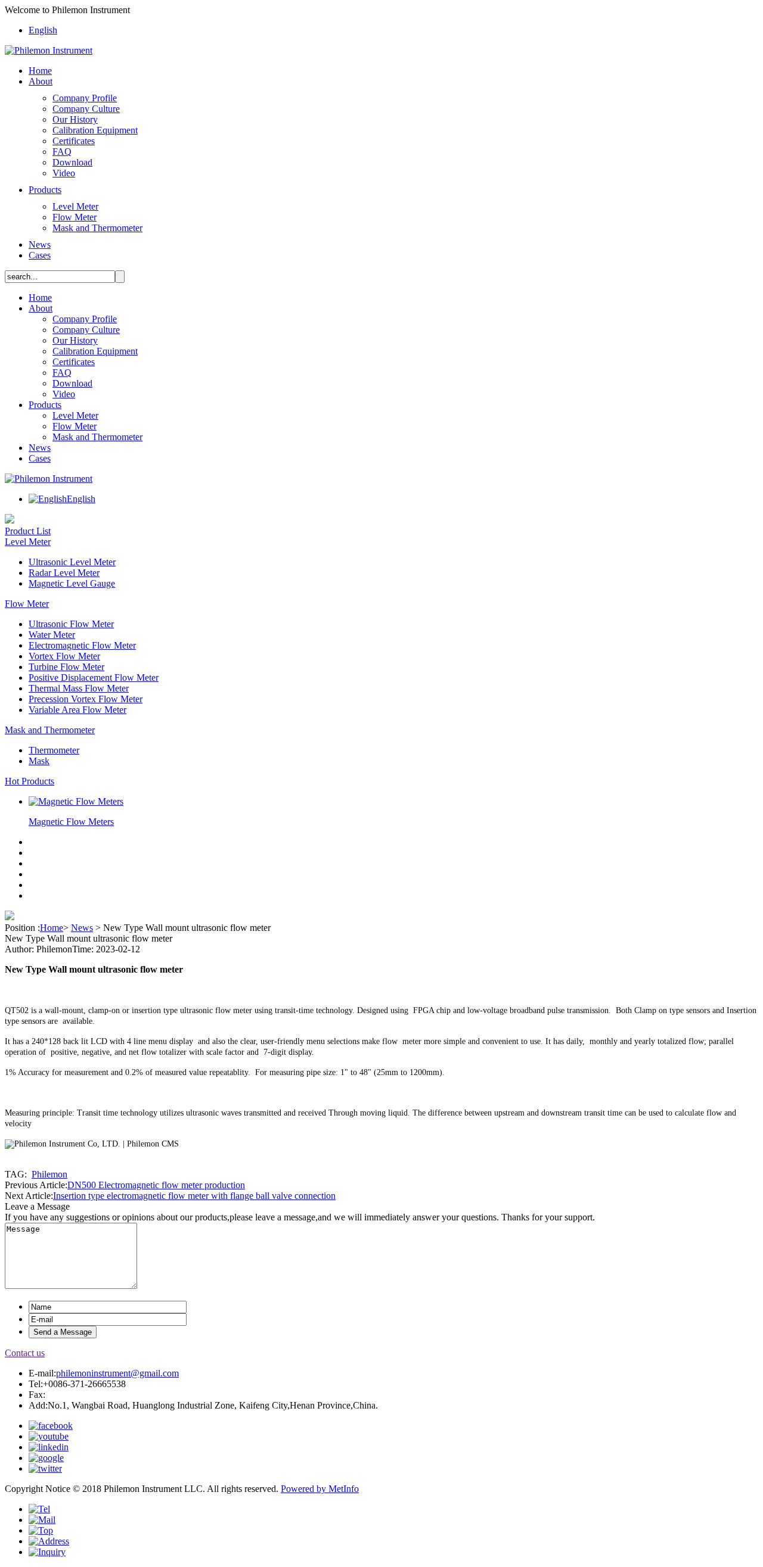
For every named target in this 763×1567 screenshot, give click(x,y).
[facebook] (51, 1425)
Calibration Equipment (95, 130)
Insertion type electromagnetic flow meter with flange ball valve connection (194, 1196)
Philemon (49, 1174)
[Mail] (42, 1520)
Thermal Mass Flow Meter (79, 688)
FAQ (62, 152)
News (40, 244)
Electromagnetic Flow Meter (82, 645)
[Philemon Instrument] (48, 50)
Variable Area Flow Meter (77, 710)
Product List (28, 531)
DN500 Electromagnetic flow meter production (156, 1185)
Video (63, 173)
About (40, 81)
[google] (46, 1458)
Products (45, 190)
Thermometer (54, 750)
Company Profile (84, 98)
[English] (48, 499)
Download (72, 162)
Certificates (73, 141)
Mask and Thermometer (97, 228)
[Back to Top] (41, 1530)
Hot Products (29, 781)
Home (40, 71)
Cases (40, 255)
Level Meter (75, 206)
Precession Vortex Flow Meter (85, 699)
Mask (39, 761)
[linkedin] (49, 1447)
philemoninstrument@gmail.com (117, 1373)
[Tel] (39, 1509)
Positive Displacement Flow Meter (94, 677)
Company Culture (86, 109)
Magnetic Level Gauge (72, 583)
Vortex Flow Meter (64, 656)
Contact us (25, 1353)
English (43, 30)
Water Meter (52, 635)
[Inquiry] (47, 1552)
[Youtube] (49, 1436)
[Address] (49, 1541)
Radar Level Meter (64, 573)
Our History (75, 119)
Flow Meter (74, 217)
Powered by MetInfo (320, 1489)
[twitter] (45, 1468)
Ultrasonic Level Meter (72, 562)
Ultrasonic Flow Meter (71, 624)
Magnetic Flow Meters (71, 822)
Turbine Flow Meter (66, 667)
